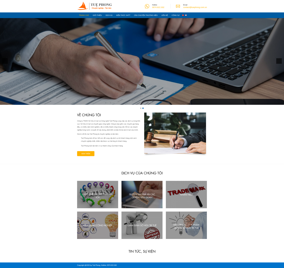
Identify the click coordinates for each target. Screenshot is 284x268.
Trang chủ (84, 15)
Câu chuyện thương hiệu (146, 15)
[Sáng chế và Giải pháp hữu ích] (97, 194)
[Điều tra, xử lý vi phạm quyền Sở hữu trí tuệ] (186, 225)
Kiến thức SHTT (123, 15)
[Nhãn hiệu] (186, 194)
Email (185, 5)
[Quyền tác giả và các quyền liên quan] (142, 194)
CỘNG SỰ (176, 15)
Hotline (154, 5)
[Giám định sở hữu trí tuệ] (142, 225)
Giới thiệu (97, 15)
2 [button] (143, 108)
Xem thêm (98, 70)
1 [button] (140, 108)
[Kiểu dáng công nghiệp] (97, 225)
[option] (142, 60)
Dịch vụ (109, 15)
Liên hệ (164, 15)
